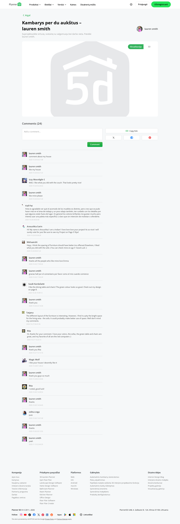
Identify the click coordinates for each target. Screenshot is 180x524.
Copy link (133, 131)
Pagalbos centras (18, 497)
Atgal (27, 15)
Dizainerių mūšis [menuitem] (88, 4)
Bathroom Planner (47, 489)
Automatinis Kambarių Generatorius (104, 477)
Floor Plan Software (47, 500)
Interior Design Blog (156, 477)
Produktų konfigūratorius (100, 494)
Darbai (14, 494)
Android (74, 483)
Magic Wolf (34, 359)
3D (149, 46)
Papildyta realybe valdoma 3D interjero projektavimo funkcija (114, 483)
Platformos (76, 472)
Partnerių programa (20, 492)
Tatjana (29, 312)
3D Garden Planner (47, 477)
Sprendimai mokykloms (99, 492)
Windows (74, 489)
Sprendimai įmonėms (98, 489)
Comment (95, 144)
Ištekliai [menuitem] (48, 4)
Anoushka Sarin (34, 226)
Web (72, 477)
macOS (73, 486)
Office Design (45, 497)
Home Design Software (49, 486)
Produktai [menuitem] (33, 4)
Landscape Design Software (51, 483)
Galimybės (95, 472)
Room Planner (45, 492)
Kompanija (17, 472)
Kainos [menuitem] (73, 4)
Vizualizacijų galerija (156, 489)
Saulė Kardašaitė (36, 284)
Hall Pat (29, 205)
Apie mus (15, 477)
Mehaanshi (32, 242)
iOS (72, 480)
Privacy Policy (49, 519)
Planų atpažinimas (97, 480)
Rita (29, 331)
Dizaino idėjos (154, 472)
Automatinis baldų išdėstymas (102, 486)
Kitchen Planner (46, 494)
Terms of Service (62, 519)
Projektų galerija (154, 486)
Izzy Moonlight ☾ (37, 179)
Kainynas (15, 480)
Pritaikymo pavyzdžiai (50, 472)
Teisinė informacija (19, 489)
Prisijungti (142, 4)
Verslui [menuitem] (61, 4)
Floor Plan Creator (47, 503)
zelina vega (34, 412)
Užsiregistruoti (161, 4)
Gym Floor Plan (46, 480)
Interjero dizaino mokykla (158, 480)
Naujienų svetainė (19, 483)
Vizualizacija (136, 46)
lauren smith (151, 28)
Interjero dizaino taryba (21, 486)
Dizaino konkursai (155, 483)
